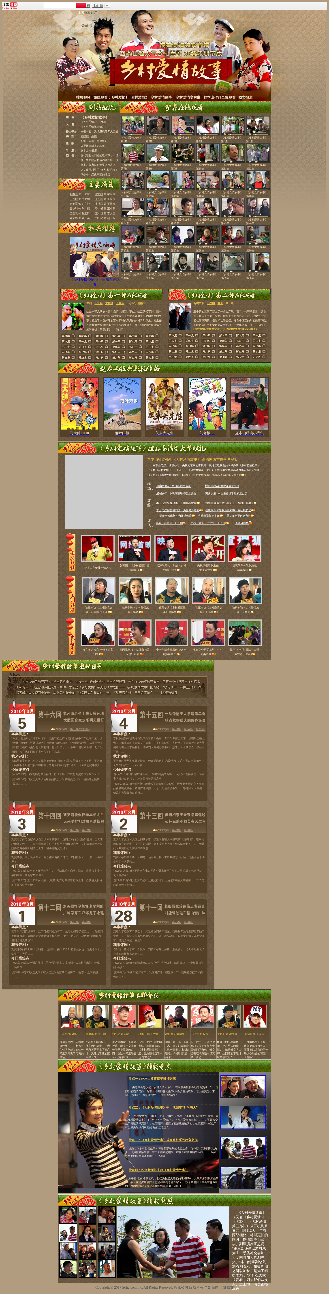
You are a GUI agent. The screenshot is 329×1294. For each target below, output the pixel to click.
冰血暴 (97, 6)
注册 (94, 26)
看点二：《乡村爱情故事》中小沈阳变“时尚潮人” (163, 1107)
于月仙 (74, 199)
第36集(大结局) (80, 729)
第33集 (176, 729)
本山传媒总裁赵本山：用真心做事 (176, 503)
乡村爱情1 (119, 97)
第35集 (200, 729)
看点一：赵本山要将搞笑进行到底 (152, 1078)
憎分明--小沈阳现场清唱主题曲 (176, 493)
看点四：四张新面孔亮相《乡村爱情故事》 (158, 1170)
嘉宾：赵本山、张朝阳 (169, 523)
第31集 (74, 830)
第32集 (86, 830)
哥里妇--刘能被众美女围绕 (222, 486)
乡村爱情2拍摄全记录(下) (242, 329)
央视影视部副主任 (209, 515)
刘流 (220, 303)
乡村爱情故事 (161, 97)
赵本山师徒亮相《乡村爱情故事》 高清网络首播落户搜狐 (192, 459)
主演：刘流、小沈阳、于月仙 (207, 523)
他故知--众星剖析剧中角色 (173, 486)
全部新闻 (211, 1287)
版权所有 (196, 1287)
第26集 (188, 922)
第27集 (74, 922)
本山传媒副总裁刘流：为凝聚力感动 (177, 510)
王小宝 (99, 199)
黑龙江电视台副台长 (238, 515)
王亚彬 (98, 303)
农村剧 (85, 136)
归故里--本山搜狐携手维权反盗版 (226, 493)
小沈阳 (99, 203)
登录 (84, 26)
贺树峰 (99, 194)
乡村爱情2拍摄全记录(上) (209, 329)
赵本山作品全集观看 (219, 97)
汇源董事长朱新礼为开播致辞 (174, 515)
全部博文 (227, 1287)
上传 (96, 19)
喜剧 (94, 136)
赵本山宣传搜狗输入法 (97, 567)
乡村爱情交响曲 (188, 97)
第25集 (176, 922)
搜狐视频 (83, 97)
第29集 (176, 830)
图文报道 (245, 97)
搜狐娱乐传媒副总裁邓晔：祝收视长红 (228, 510)
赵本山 (85, 150)
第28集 (86, 922)
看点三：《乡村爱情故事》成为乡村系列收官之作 (163, 1140)
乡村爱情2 (139, 97)
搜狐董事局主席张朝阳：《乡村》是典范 (229, 503)
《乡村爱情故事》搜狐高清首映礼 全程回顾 (216, 475)
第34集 (188, 729)
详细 (119, 329)
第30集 (188, 830)
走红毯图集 (242, 523)
